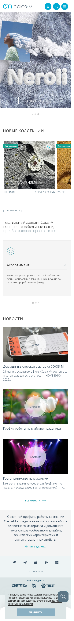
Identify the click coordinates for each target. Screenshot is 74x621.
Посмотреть (35, 100)
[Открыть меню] (64, 6)
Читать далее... (35, 546)
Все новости (32, 500)
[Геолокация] (48, 6)
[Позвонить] (56, 6)
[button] (32, 114)
